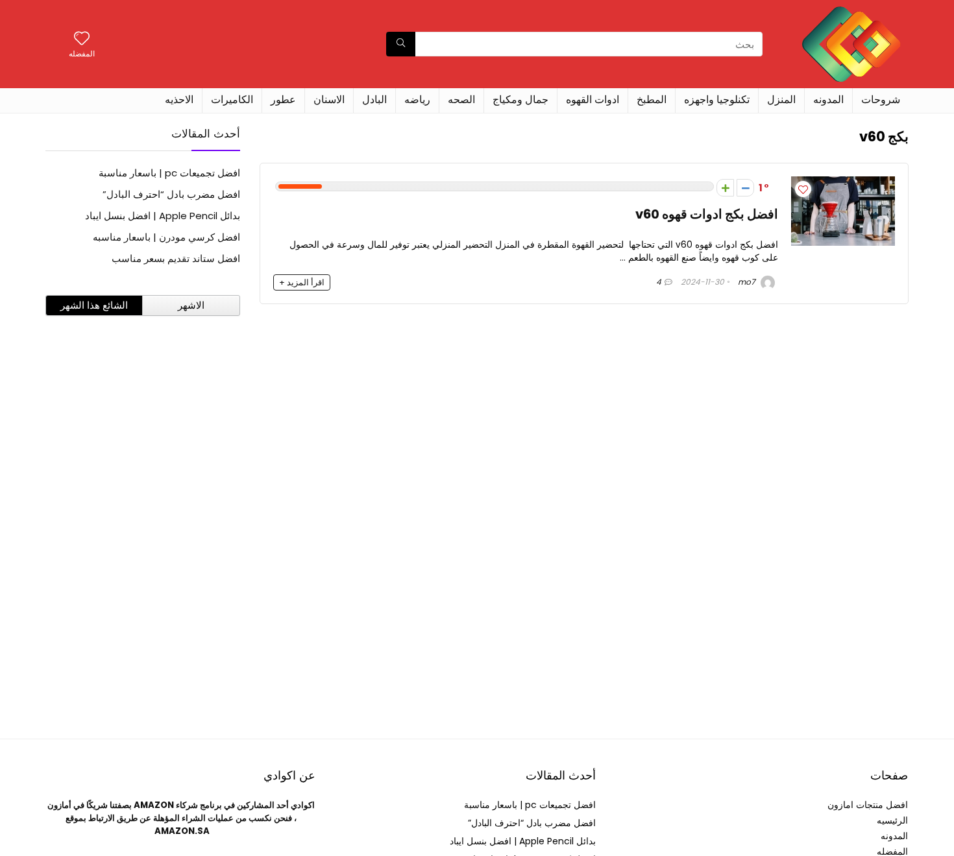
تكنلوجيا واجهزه (717, 99)
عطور (283, 99)
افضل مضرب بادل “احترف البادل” (171, 194)
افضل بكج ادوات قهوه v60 (706, 214)
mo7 (747, 281)
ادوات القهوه (592, 99)
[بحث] (400, 44)
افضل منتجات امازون (867, 804)
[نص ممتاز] (745, 187)
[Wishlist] (82, 39)
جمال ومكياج (520, 99)
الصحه (461, 99)
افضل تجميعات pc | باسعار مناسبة (169, 173)
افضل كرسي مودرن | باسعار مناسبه (166, 237)
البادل (374, 99)
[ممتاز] (725, 187)
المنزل (781, 99)
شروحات (880, 99)
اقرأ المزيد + (301, 282)
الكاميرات (232, 99)
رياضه (417, 99)
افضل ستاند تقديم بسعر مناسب (176, 258)
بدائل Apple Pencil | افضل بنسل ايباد (162, 215)
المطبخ (652, 99)
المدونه (828, 99)
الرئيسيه (892, 820)
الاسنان (329, 99)
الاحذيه (179, 99)
